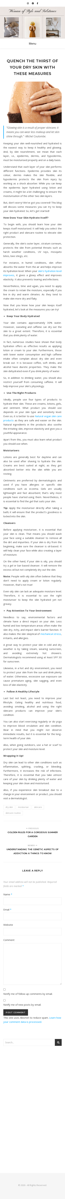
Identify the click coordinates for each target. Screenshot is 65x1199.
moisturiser (23, 807)
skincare (38, 807)
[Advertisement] (32, 1085)
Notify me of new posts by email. (22, 1004)
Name (7, 894)
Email (7, 909)
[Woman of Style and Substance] (32, 23)
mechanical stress (50, 634)
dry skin (9, 807)
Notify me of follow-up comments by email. (27, 993)
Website (8, 924)
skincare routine (13, 813)
